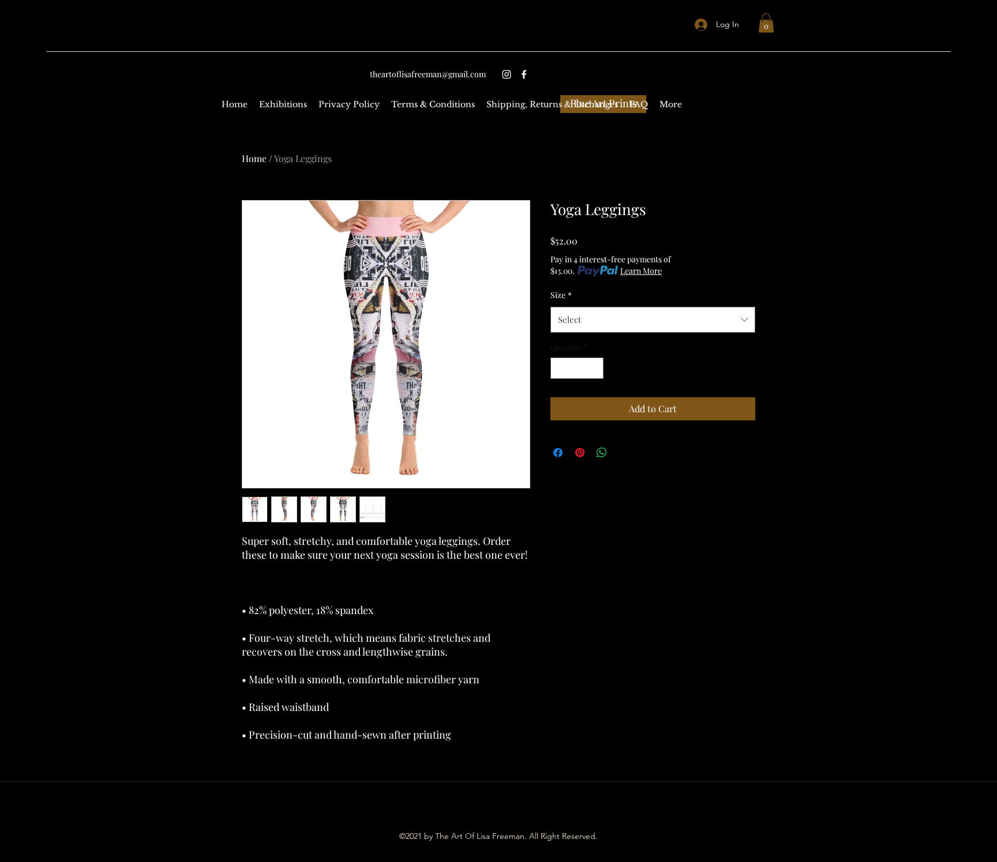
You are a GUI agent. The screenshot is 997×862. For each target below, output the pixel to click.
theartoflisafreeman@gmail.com (428, 74)
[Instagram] (506, 74)
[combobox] (652, 319)
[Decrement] (559, 368)
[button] (766, 22)
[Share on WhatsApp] (602, 453)
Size (561, 294)
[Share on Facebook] (558, 453)
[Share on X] (624, 453)
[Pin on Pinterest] (580, 453)
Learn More (641, 270)
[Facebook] (524, 74)
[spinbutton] (577, 368)
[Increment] (594, 368)
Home (254, 158)
